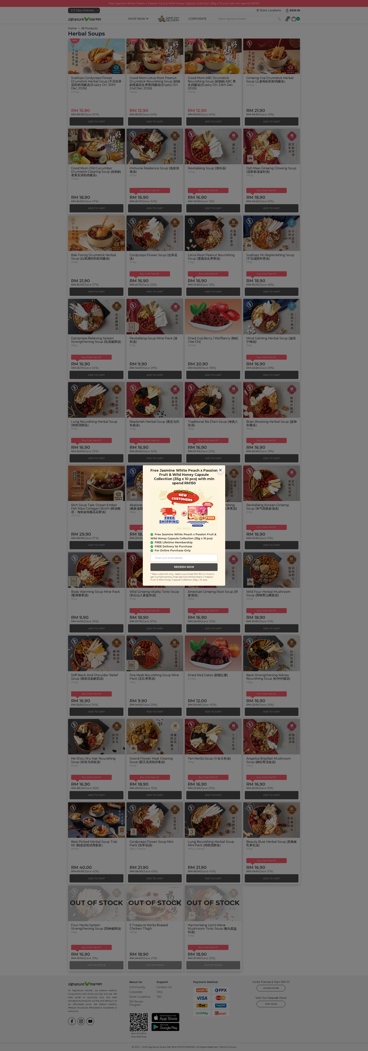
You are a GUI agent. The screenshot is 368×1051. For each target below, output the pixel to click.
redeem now (184, 567)
